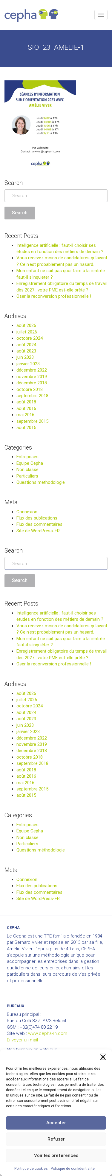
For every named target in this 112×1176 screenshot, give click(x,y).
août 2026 (26, 325)
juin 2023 (25, 357)
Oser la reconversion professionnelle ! (53, 296)
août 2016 (26, 408)
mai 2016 (25, 414)
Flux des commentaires (39, 524)
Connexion (26, 511)
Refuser (56, 1139)
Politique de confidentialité (73, 1168)
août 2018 (26, 402)
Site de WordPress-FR (38, 531)
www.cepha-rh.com (47, 1033)
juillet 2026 (26, 332)
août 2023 (26, 351)
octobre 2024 (29, 338)
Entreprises (27, 456)
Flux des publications (36, 518)
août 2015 (26, 427)
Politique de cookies (31, 1168)
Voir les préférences (56, 1155)
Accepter (56, 1122)
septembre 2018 (32, 395)
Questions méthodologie (40, 482)
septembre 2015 (32, 421)
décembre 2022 (31, 370)
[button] (103, 1057)
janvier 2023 (28, 363)
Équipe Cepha (29, 463)
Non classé (27, 469)
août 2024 (26, 344)
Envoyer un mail (22, 1040)
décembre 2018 (31, 383)
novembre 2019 (31, 376)
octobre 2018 (29, 389)
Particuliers (27, 476)
